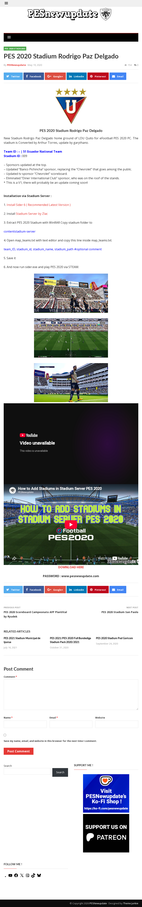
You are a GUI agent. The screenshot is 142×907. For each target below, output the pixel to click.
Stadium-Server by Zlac (32, 214)
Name (8, 717)
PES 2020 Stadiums (15, 48)
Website (100, 717)
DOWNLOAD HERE (71, 567)
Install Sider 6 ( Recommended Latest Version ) (39, 205)
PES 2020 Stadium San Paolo (120, 612)
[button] (6, 3)
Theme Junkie (130, 903)
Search (8, 766)
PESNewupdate (98, 903)
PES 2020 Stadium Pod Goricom (114, 638)
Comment (10, 676)
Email (54, 717)
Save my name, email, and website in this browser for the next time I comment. (50, 741)
